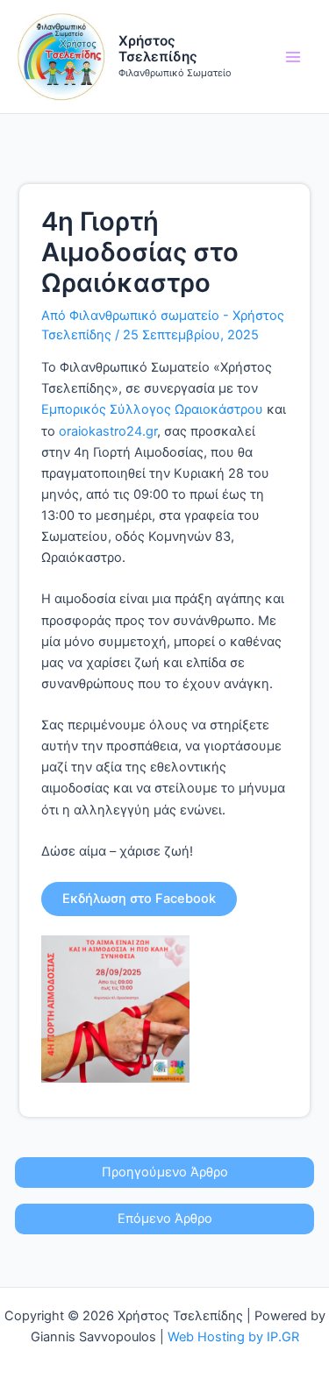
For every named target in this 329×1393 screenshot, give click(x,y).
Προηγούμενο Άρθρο (165, 1172)
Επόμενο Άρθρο (165, 1218)
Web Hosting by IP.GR (233, 1337)
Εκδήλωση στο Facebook (139, 898)
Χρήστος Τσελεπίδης (157, 49)
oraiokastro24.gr (108, 431)
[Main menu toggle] (293, 57)
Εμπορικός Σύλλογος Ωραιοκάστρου (152, 409)
